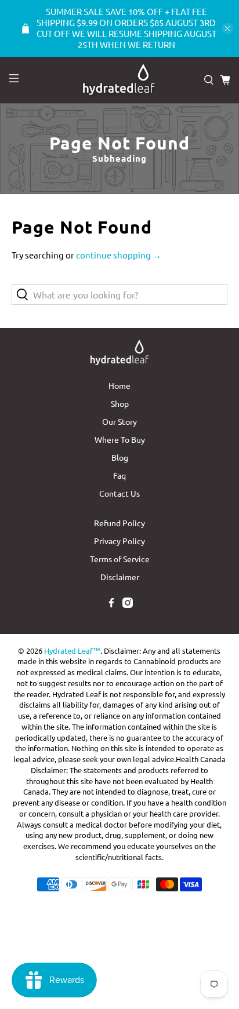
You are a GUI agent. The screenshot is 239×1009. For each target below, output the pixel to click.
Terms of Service (120, 558)
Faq (119, 475)
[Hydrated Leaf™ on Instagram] (127, 604)
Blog (119, 457)
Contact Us (119, 493)
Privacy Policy (119, 541)
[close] (227, 28)
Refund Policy (119, 523)
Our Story (119, 421)
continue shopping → (118, 254)
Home (119, 385)
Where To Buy (120, 439)
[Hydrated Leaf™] (119, 80)
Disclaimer (119, 576)
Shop (120, 403)
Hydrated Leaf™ (72, 650)
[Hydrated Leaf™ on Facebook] (111, 604)
